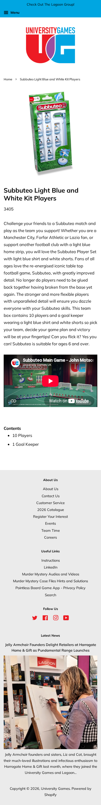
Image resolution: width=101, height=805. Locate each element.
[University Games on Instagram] (55, 618)
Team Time (50, 530)
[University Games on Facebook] (45, 618)
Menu (14, 12)
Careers (50, 537)
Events (50, 523)
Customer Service (50, 502)
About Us (50, 488)
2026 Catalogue (50, 509)
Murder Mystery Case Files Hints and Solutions (50, 581)
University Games (55, 788)
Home (8, 79)
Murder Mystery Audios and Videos (50, 574)
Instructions (50, 560)
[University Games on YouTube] (66, 618)
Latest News (50, 635)
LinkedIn (50, 567)
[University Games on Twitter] (35, 618)
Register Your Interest (50, 516)
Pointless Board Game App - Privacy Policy (50, 587)
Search (50, 595)
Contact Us (51, 496)
